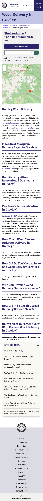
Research (22, 472)
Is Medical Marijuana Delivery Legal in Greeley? (19, 358)
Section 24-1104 (11, 216)
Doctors (21, 461)
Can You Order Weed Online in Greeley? (20, 373)
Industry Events (21, 450)
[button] (30, 91)
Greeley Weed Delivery (13, 351)
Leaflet (28, 103)
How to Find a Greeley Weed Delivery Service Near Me (19, 404)
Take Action (21, 442)
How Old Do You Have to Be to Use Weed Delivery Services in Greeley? (20, 388)
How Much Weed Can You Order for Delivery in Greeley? (18, 380)
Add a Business (21, 46)
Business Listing (21, 468)
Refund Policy (21, 491)
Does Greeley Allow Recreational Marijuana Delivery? (17, 366)
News (21, 439)
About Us (22, 476)
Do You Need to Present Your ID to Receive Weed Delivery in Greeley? (21, 412)
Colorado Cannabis (8, 26)
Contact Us (21, 480)
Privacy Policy (21, 483)
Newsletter (21, 465)
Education (21, 446)
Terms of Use (21, 487)
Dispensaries (21, 454)
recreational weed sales (10, 123)
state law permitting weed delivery (22, 128)
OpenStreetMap (33, 103)
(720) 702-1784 (27, 5)
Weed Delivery (21, 457)
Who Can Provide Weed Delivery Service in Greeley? (21, 396)
